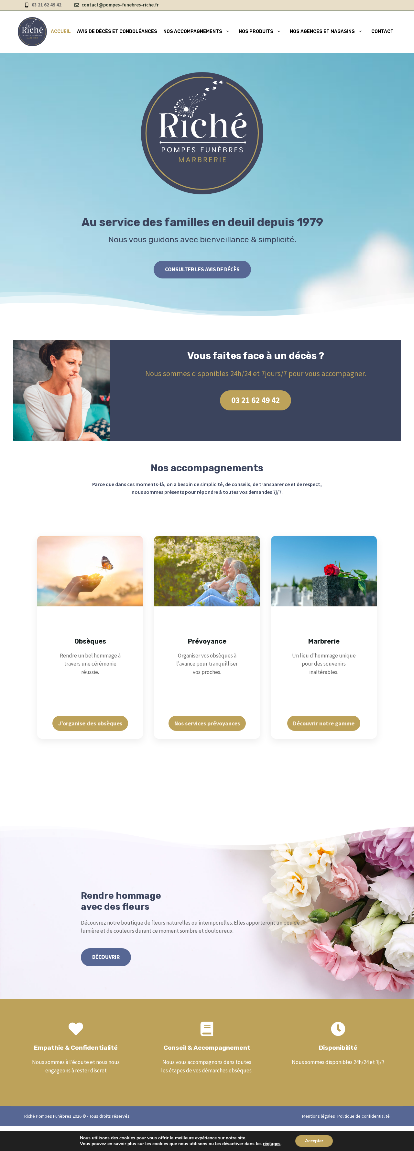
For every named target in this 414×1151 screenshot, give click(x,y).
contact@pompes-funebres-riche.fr (120, 5)
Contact (382, 31)
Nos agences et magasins (322, 31)
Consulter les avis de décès (202, 269)
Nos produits (256, 31)
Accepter (314, 1141)
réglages (271, 1144)
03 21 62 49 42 (255, 400)
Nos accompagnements (192, 31)
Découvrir (106, 957)
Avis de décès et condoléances (117, 31)
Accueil (61, 31)
